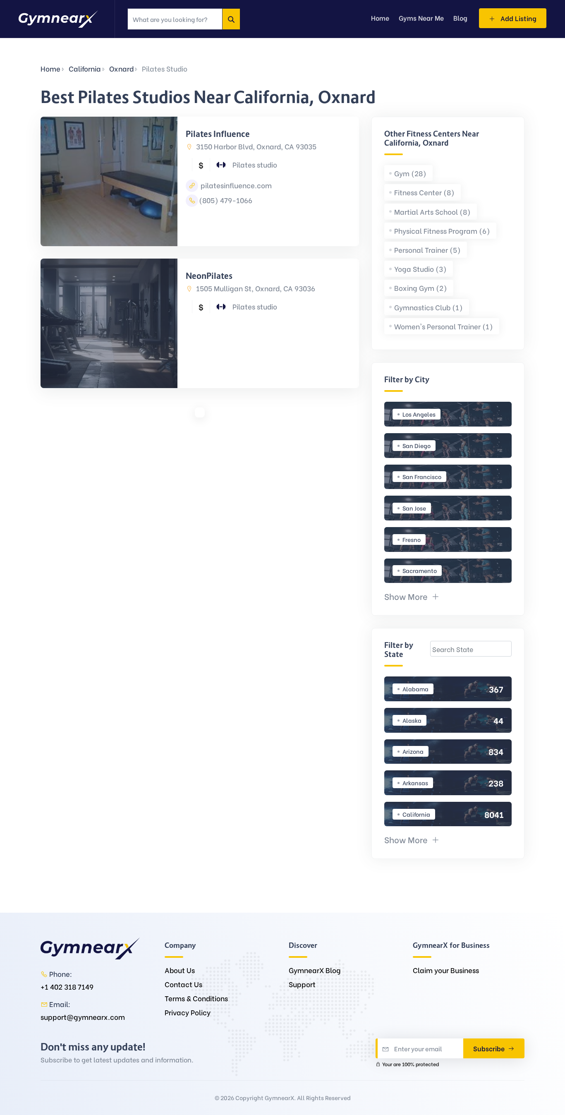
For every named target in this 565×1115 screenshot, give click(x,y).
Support (302, 984)
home (380, 17)
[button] (412, 596)
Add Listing (517, 18)
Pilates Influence (218, 134)
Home (50, 68)
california (85, 68)
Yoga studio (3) (420, 269)
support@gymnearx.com (83, 1017)
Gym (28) (410, 173)
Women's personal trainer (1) (443, 326)
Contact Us (183, 984)
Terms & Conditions (196, 998)
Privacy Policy (188, 1012)
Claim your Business (446, 970)
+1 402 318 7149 (67, 986)
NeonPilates (209, 276)
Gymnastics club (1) (428, 307)
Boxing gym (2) (420, 288)
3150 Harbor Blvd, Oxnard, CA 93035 (255, 146)
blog (460, 17)
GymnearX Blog (315, 970)
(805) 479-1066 (225, 200)
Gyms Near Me (421, 17)
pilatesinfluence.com (235, 185)
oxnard (121, 68)
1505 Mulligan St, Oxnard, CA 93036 (254, 288)
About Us (180, 970)
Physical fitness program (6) (442, 230)
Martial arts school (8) (432, 211)
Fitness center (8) (424, 192)
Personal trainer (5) (427, 250)
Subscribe (489, 1048)
